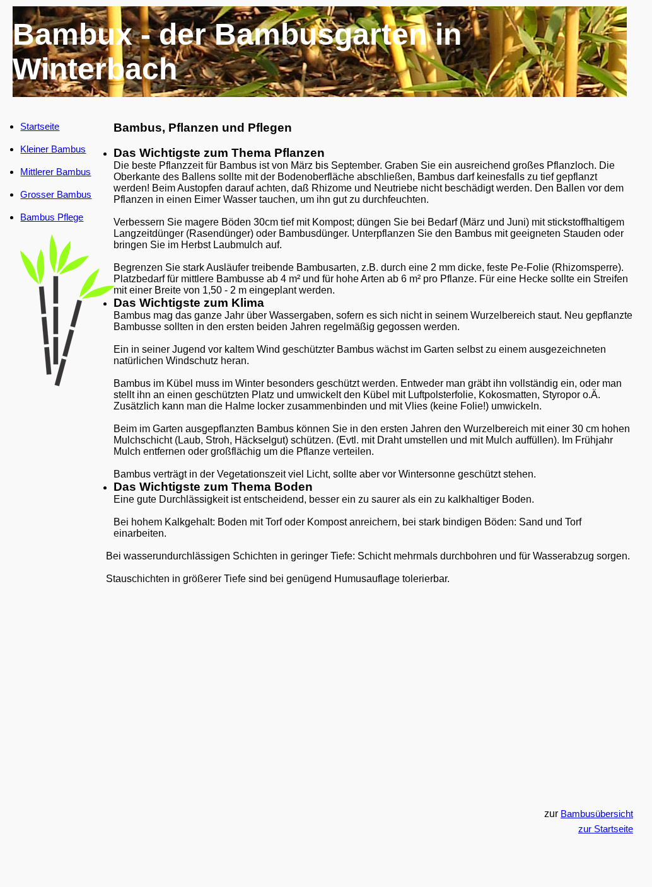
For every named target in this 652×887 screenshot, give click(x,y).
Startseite (39, 126)
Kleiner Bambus (53, 149)
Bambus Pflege (51, 217)
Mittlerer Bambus (55, 171)
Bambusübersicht (597, 813)
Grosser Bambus (55, 194)
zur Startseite (605, 828)
